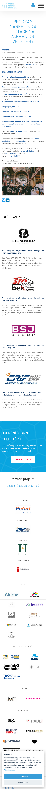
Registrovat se (21, 459)
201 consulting (17, 62)
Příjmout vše (23, 776)
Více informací (10, 770)
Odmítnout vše (23, 782)
